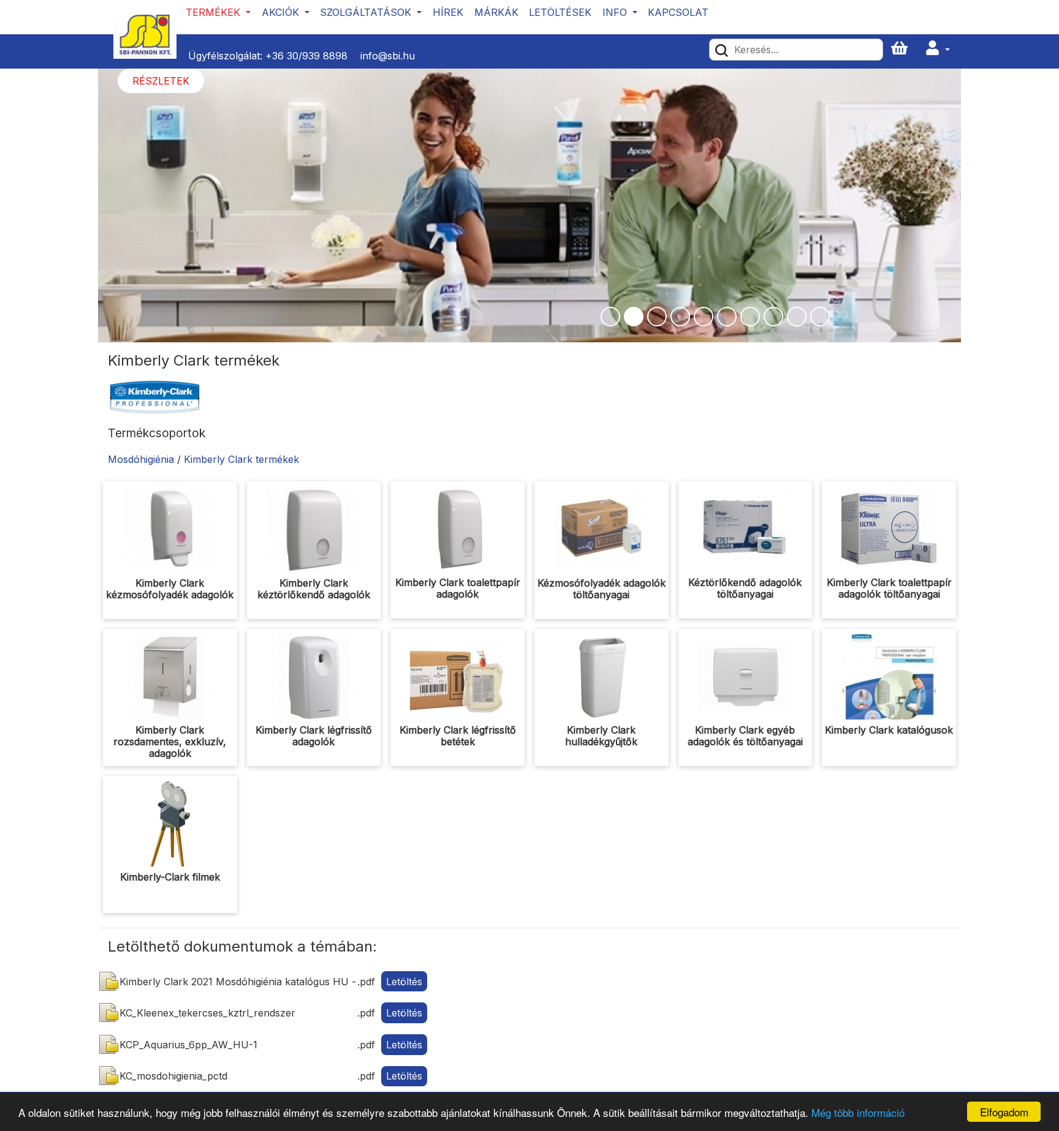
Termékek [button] (214, 12)
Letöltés (404, 981)
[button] (937, 48)
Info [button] (616, 12)
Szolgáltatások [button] (367, 12)
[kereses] (721, 49)
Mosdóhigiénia (141, 459)
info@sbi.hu (387, 56)
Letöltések (560, 12)
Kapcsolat (678, 12)
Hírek (448, 12)
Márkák (496, 12)
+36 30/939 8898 (306, 56)
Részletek (160, 81)
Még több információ (858, 1112)
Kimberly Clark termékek (241, 459)
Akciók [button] (282, 12)
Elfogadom (1004, 1111)
